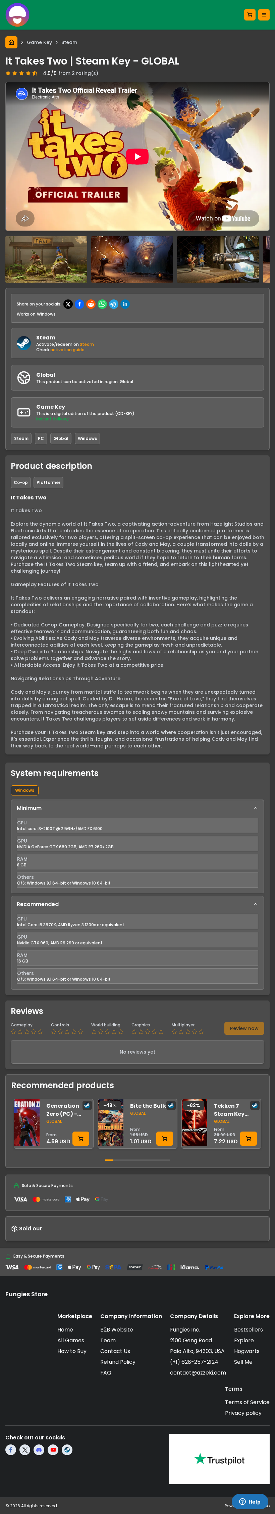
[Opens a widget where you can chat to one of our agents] (249, 1502)
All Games (70, 1340)
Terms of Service (247, 1402)
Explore (244, 1340)
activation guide (67, 350)
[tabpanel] (137, 895)
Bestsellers (248, 1330)
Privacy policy (243, 1413)
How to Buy (72, 1351)
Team (108, 1340)
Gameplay (22, 1025)
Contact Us (115, 1351)
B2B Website (116, 1330)
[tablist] (137, 790)
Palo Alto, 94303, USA (197, 1351)
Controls (60, 1025)
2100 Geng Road (191, 1340)
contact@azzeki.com (198, 1373)
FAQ (105, 1373)
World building (105, 1025)
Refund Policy (117, 1362)
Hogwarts (247, 1351)
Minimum (29, 808)
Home (65, 1330)
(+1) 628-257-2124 (194, 1362)
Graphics (140, 1025)
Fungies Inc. (185, 1330)
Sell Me (243, 1362)
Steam (87, 344)
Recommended (38, 904)
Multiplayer (183, 1025)
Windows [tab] (24, 790)
